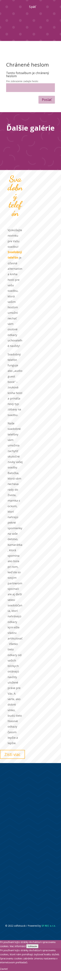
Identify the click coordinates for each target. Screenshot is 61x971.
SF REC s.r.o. (49, 925)
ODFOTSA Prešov (25, 881)
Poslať (47, 99)
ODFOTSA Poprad (25, 899)
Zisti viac (12, 754)
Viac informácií (18, 946)
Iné (42, 139)
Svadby (30, 154)
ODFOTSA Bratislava (28, 812)
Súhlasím (32, 946)
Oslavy (18, 147)
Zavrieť (4, 968)
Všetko (18, 139)
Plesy (43, 147)
